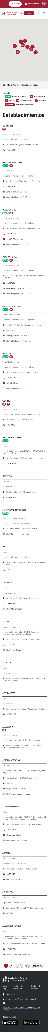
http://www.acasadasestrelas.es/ (18, 794)
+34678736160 (10, 283)
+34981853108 (11, 949)
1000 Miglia (6, 401)
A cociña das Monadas (11, 926)
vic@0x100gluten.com (14, 383)
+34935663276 (11, 570)
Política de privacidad (18, 987)
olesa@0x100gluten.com (15, 288)
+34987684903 (11, 830)
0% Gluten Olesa (9, 257)
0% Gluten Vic (8, 354)
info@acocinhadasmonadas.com (18, 954)
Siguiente (37, 965)
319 (27, 965)
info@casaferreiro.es (13, 835)
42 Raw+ (5, 622)
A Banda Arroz (8, 693)
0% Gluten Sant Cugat (11, 306)
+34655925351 (11, 783)
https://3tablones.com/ (14, 609)
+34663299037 (11, 604)
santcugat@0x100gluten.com (16, 336)
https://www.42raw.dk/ (14, 650)
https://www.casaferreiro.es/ (16, 840)
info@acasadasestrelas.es (15, 789)
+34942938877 (11, 714)
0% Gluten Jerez (9, 210)
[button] (22, 45)
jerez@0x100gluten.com (14, 239)
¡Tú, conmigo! (7, 126)
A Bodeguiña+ (8, 727)
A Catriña (6, 853)
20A (3, 547)
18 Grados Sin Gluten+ (11, 438)
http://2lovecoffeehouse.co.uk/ (17, 534)
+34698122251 (10, 874)
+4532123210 (10, 645)
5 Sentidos (6, 663)
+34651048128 (11, 150)
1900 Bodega (7, 476)
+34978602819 (11, 497)
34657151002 (10, 913)
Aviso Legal (5, 987)
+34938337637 (11, 330)
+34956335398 (11, 234)
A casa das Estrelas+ (11, 760)
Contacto (29, 13)
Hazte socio (15, 4)
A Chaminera (7, 892)
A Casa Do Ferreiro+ (10, 807)
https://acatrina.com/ (14, 879)
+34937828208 (11, 378)
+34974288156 (11, 425)
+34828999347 (11, 464)
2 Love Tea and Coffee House (14, 510)
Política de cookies (36, 987)
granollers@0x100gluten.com (16, 192)
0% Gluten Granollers (12, 163)
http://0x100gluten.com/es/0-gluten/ (19, 197)
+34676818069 (11, 187)
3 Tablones (7, 582)
